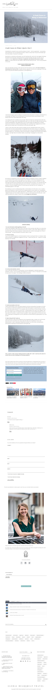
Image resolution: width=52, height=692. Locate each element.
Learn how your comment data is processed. (29, 487)
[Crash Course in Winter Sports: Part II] (26, 392)
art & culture (15, 635)
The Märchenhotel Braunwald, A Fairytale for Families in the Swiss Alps (23, 609)
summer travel (44, 675)
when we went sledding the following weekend (19, 355)
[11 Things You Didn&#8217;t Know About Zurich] (13, 392)
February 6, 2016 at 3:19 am (12, 418)
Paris (32, 637)
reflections (39, 673)
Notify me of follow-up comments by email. (16, 474)
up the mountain (32, 182)
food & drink (8, 637)
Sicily (38, 675)
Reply (8, 421)
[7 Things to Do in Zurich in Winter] (39, 392)
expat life (26, 635)
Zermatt (28, 640)
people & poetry (38, 637)
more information (19, 378)
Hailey (10, 424)
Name (8, 458)
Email (8, 463)
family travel (32, 635)
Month (28, 602)
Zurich (33, 640)
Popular (7, 601)
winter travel (23, 640)
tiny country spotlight (9, 640)
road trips (44, 673)
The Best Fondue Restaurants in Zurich (17, 615)
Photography (40, 669)
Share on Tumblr (11, 383)
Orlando (28, 637)
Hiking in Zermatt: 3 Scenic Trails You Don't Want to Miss (20, 606)
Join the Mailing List (9, 572)
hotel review (18, 637)
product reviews (40, 671)
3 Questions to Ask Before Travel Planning (7, 671)
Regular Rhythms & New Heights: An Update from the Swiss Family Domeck (7, 667)
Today (23, 602)
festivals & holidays (40, 635)
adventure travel (8, 635)
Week (25, 602)
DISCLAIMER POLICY (25, 655)
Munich (23, 637)
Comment (9, 445)
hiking (13, 637)
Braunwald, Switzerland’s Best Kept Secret (7, 660)
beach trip (21, 635)
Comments (13, 601)
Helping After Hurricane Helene (7, 664)
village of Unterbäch (30, 178)
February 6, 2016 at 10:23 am (14, 426)
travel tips (16, 640)
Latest (18, 601)
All (31, 602)
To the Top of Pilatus (13, 612)
